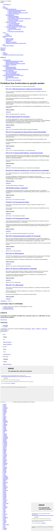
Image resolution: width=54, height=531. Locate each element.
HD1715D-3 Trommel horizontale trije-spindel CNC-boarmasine (23, 236)
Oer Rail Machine (12, 27)
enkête (7, 111)
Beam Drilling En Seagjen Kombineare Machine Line (19, 18)
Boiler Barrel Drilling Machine (14, 29)
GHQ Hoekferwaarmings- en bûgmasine (17, 188)
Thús (4, 6)
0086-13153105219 (7, 342)
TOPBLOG (38, 328)
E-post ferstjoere (4, 331)
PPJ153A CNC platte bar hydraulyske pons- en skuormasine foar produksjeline (27, 170)
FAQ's (7, 33)
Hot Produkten (28, 328)
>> (7, 301)
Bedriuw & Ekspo (9, 38)
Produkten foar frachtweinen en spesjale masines (16, 26)
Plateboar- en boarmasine (11, 22)
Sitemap (33, 328)
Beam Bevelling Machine (13, 17)
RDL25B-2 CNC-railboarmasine (14, 285)
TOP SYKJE (44, 328)
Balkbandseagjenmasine (13, 16)
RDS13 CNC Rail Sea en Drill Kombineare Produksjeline (21, 268)
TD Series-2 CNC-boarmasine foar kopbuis (17, 202)
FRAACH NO (4, 319)
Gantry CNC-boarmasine (13, 24)
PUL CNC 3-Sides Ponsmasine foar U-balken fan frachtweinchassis (24, 89)
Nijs (4, 44)
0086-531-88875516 (7, 344)
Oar (9, 30)
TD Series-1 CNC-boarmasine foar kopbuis (17, 218)
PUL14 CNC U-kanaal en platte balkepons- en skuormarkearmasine (24, 153)
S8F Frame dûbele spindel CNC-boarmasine (18, 116)
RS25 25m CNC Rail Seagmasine (15, 253)
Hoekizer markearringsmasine (14, 11)
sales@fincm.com (7, 354)
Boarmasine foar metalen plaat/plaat (15, 20)
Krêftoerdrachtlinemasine (11, 9)
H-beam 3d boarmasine (13, 19)
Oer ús (4, 32)
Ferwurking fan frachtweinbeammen (16, 31)
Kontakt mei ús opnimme (8, 45)
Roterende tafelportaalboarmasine (15, 25)
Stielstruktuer (8, 40)
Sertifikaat (8, 35)
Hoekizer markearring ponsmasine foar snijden (18, 12)
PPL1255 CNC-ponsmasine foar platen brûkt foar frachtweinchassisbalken (26, 132)
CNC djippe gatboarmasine (14, 23)
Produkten (5, 7)
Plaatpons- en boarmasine (13, 13)
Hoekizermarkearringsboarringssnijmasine (17, 10)
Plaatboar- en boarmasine (11, 42)
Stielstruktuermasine (10, 15)
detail (9, 111)
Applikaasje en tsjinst (7, 36)
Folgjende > (4, 301)
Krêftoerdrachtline (9, 39)
